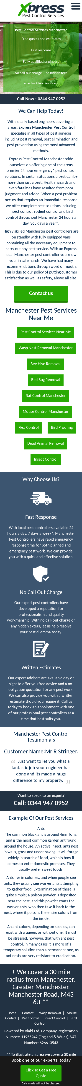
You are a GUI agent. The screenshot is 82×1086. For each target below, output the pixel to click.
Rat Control (30, 1018)
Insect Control (54, 1018)
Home (12, 1013)
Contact (27, 1013)
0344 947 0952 (51, 99)
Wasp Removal (50, 1013)
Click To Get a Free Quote (41, 1073)
